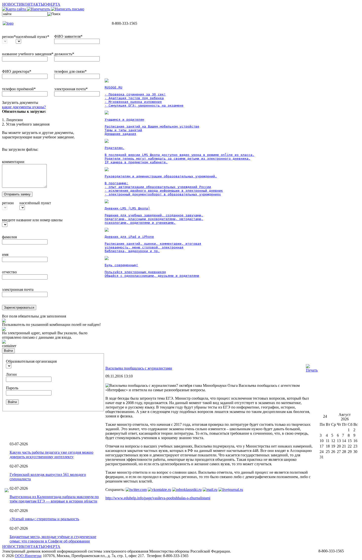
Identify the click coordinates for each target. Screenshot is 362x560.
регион (8, 203)
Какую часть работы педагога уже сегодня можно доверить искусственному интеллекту (51, 454)
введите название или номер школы (32, 220)
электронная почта (17, 289)
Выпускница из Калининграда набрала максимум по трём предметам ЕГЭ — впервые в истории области (54, 499)
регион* (9, 37)
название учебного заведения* (27, 54)
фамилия (9, 237)
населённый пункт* (32, 37)
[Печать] (312, 370)
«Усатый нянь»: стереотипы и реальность (44, 519)
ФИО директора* (16, 71)
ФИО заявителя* (68, 36)
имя (5, 254)
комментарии (13, 162)
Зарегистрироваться (19, 307)
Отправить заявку (17, 194)
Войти (8, 351)
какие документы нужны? (24, 107)
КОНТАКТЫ (33, 4)
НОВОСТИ (12, 4)
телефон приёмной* (19, 89)
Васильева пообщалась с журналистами (138, 368)
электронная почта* (71, 89)
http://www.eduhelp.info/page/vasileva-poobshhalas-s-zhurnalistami (157, 498)
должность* (64, 54)
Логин (11, 374)
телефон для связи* (70, 71)
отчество (9, 272)
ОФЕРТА (52, 4)
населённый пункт (35, 203)
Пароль (12, 388)
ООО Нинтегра (28, 556)
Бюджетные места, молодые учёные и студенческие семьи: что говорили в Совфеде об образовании (53, 539)
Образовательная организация (31, 361)
